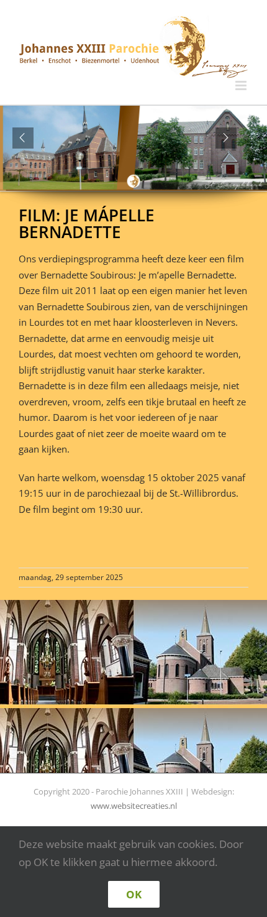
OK (134, 894)
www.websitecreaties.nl (134, 805)
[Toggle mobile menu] (241, 85)
